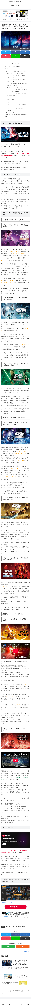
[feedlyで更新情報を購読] (8, 946)
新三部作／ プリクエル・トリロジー (16, 87)
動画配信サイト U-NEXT (7, 902)
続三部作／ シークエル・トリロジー (16, 102)
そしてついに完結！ (10, 112)
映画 (3, 926)
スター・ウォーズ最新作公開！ (12, 66)
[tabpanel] (8, 15)
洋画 (24, 926)
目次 (13, 63)
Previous (1, 15)
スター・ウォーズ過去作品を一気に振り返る (15, 71)
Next (30, 15)
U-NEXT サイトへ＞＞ (15, 907)
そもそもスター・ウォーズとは (12, 68)
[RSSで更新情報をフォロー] (22, 946)
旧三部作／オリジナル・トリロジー (15, 73)
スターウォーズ (13, 926)
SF (7, 926)
